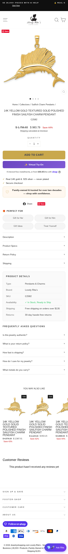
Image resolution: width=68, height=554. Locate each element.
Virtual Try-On (34, 164)
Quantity (34, 138)
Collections (25, 104)
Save (43, 204)
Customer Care (14, 507)
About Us (9, 515)
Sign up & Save (13, 492)
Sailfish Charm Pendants (43, 104)
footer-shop (12, 499)
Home (15, 104)
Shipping (24, 131)
